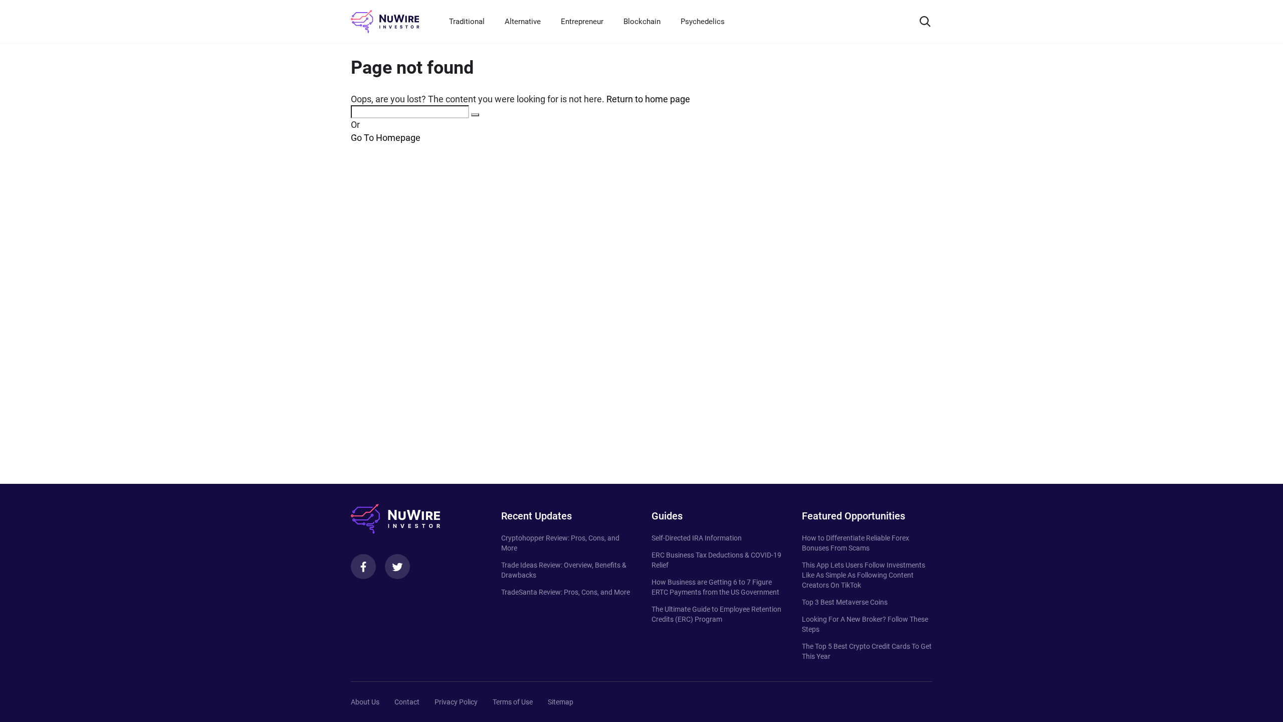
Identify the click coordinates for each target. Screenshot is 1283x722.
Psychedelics (703, 21)
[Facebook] (363, 566)
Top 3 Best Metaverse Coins (845, 602)
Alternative (523, 21)
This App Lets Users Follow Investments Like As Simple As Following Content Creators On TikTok (863, 575)
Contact (406, 702)
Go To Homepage (385, 137)
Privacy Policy (456, 702)
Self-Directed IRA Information (697, 538)
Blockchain (642, 21)
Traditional (467, 21)
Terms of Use (513, 702)
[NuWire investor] (385, 21)
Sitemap (560, 702)
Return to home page (648, 99)
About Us (365, 702)
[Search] (925, 21)
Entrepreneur (582, 21)
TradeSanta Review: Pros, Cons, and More (565, 592)
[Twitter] (397, 566)
